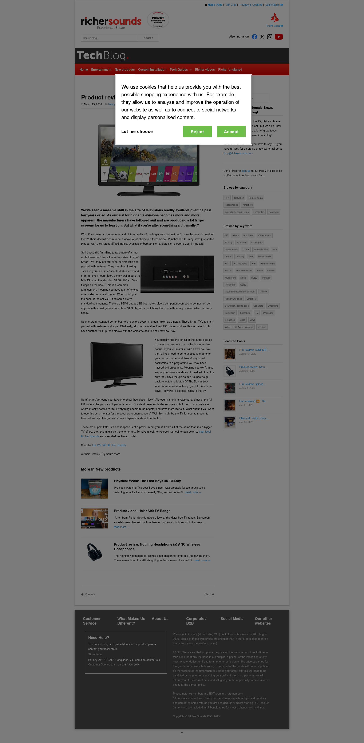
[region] (183, 109)
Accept (231, 131)
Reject (197, 131)
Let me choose (137, 131)
